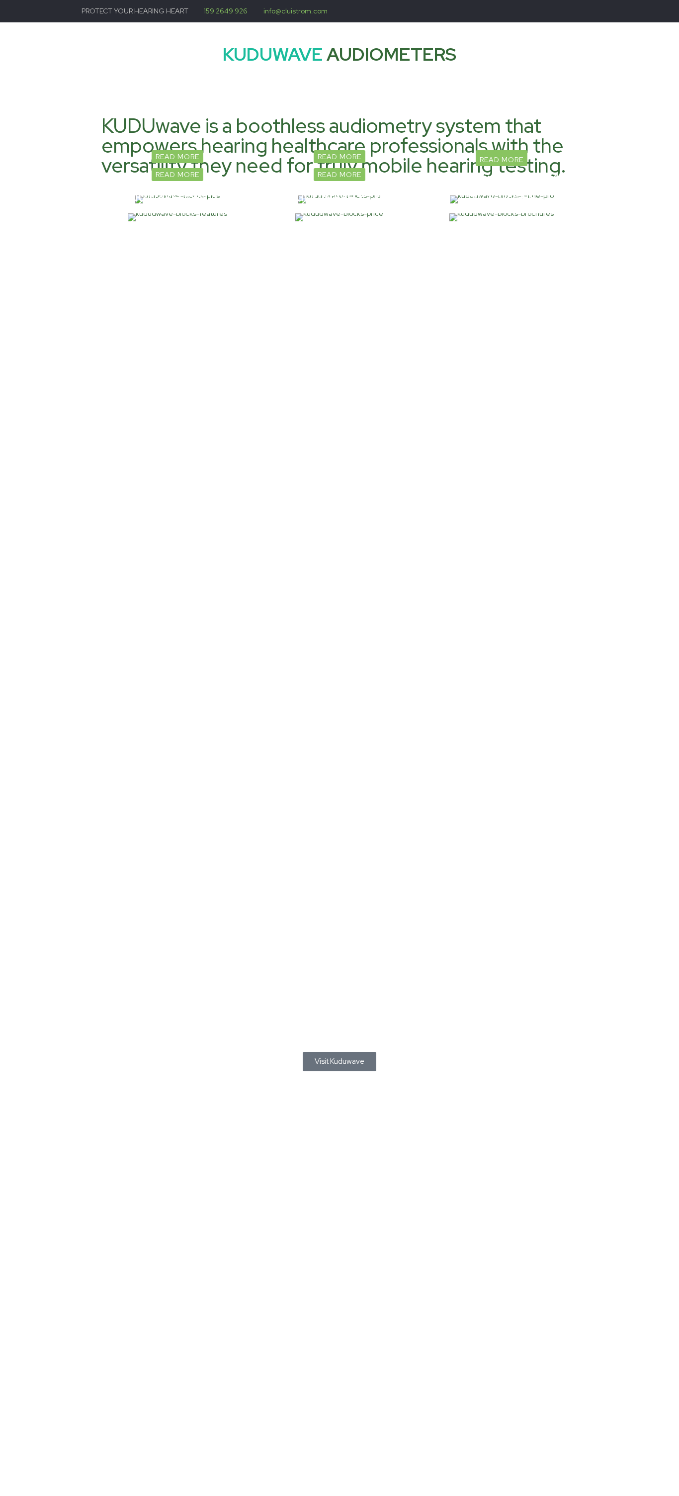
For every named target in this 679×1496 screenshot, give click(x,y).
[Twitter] (592, 11)
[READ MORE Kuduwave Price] (339, 217)
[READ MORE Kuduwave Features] (177, 217)
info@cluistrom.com (295, 10)
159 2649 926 (226, 10)
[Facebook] (579, 11)
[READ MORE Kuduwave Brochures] (501, 217)
